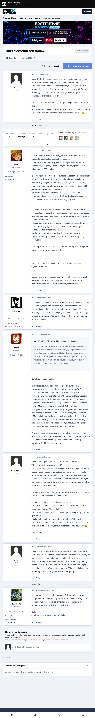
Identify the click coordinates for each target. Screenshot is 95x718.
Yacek (16, 347)
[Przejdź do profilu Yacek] (61, 138)
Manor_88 (13, 323)
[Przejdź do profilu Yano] (72, 138)
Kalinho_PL (16, 604)
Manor (17, 311)
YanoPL (12, 180)
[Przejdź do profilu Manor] (66, 138)
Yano (16, 164)
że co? (14, 619)
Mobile (36, 58)
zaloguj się (73, 635)
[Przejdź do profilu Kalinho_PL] (77, 138)
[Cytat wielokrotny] (32, 119)
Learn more (4, 4)
